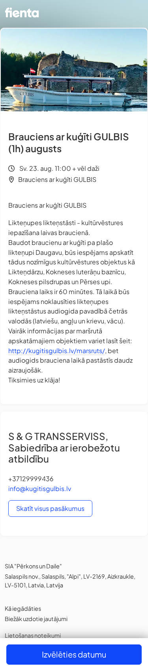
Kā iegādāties (23, 608)
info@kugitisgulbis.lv (39, 488)
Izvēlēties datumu (74, 654)
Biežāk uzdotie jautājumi (36, 618)
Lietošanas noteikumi (33, 635)
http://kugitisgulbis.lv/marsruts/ (56, 350)
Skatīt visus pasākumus (50, 508)
